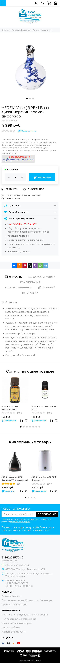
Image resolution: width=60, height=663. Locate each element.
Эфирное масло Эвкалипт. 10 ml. (45, 407)
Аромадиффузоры (31, 195)
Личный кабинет (11, 627)
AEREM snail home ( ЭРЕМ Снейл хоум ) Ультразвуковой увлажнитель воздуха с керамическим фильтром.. (44, 479)
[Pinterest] (24, 265)
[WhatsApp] (40, 265)
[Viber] (35, 265)
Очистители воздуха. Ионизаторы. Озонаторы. (27, 600)
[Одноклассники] (19, 265)
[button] (27, 99)
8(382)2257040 (12, 557)
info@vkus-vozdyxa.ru (17, 565)
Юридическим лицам (13, 631)
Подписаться (47, 514)
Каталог (17, 195)
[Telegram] (45, 265)
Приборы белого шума (14, 604)
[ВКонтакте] (14, 265)
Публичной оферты (20, 522)
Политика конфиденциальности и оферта (25, 614)
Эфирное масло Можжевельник (10, 407)
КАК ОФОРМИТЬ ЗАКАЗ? (22, 224)
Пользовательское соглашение (19, 619)
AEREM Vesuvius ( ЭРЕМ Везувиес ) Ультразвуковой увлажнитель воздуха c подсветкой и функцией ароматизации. (15, 479)
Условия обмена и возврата (17, 623)
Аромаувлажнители (11, 198)
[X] (30, 265)
